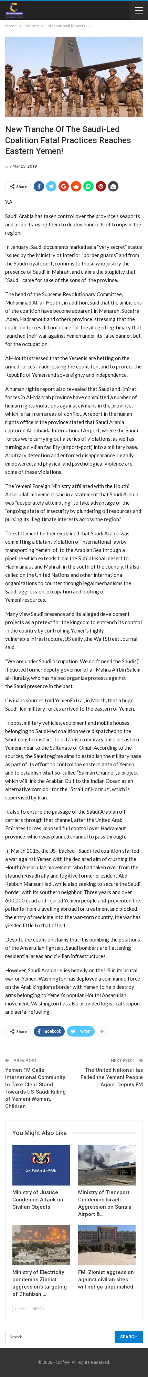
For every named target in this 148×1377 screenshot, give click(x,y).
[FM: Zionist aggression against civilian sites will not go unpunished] (107, 1245)
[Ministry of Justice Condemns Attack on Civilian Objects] (41, 1165)
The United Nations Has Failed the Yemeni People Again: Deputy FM (112, 1077)
